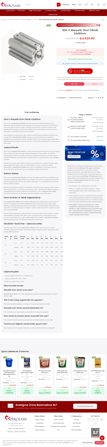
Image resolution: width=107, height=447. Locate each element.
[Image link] (16, 418)
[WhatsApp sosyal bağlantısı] (95, 424)
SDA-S (35, 19)
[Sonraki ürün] (105, 20)
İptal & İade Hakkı (58, 423)
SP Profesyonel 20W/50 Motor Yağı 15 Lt (27, 372)
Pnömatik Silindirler (26, 19)
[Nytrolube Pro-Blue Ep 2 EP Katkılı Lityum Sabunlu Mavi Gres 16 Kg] (9, 362)
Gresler (5, 378)
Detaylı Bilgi (99, 136)
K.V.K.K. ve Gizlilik (63, 442)
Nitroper (76, 419)
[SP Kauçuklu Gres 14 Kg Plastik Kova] (80, 362)
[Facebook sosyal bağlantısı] (94, 98)
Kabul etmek (99, 442)
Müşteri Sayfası (39, 419)
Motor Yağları (25, 376)
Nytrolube (9, 380)
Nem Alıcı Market (76, 430)
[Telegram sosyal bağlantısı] (103, 98)
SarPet (27, 380)
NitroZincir (76, 426)
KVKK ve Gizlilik (58, 419)
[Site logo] (10, 4)
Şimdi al (95, 84)
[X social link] (96, 98)
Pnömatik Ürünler (14, 19)
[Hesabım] (98, 4)
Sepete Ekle (74, 84)
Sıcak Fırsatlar (11, 378)
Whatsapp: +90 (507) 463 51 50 (16, 431)
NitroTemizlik (77, 423)
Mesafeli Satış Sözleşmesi (58, 426)
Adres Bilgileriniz (40, 426)
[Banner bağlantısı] (85, 153)
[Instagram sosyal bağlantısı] (97, 419)
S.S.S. (58, 430)
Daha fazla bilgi (87, 442)
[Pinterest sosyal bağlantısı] (98, 98)
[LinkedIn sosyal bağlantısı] (101, 98)
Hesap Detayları (39, 430)
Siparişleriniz (39, 423)
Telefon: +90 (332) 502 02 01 (16, 428)
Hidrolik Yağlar (96, 375)
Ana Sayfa (4, 19)
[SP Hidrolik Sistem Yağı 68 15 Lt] (97, 362)
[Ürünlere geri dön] (103, 20)
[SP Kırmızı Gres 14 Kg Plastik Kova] (44, 362)
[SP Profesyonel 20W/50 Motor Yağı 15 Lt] (27, 362)
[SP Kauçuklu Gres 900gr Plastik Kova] (62, 362)
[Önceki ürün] (101, 20)
